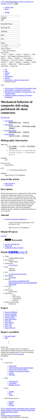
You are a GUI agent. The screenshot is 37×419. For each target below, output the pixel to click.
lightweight (8, 246)
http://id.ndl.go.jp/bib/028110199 (19, 281)
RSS (10, 393)
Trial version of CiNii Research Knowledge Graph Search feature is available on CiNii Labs (20, 89)
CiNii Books (9, 185)
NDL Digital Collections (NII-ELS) (18, 56)
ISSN (2, 35)
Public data (14, 66)
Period (3, 43)
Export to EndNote (11, 314)
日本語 (7, 12)
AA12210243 (13, 265)
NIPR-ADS (12, 64)
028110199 (12, 277)
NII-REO (12, 405)
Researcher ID (5, 27)
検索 (16, 3)
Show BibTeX (9, 322)
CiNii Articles (27, 58)
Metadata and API (14, 385)
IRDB (11, 54)
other (6, 338)
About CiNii (12, 366)
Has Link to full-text (9, 50)
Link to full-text (6, 49)
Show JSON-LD (10, 328)
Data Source (4, 52)
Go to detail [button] (26, 1)
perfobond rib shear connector (14, 248)
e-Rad (11, 62)
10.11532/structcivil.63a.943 (17, 274)
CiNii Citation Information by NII (11, 1)
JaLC (5, 54)
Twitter (11, 395)
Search (4, 18)
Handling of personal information (19, 371)
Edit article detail (10, 336)
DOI (2, 39)
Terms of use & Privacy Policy (18, 369)
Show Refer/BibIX (11, 319)
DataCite (26, 54)
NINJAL (17, 58)
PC (2, 359)
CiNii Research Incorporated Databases (21, 368)
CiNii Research (13, 381)
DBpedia (29, 60)
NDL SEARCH (10, 183)
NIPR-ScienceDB (24, 64)
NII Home (12, 375)
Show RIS (8, 321)
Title (2, 20)
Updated (11, 391)
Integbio (18, 62)
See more (4, 236)
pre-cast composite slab (12, 244)
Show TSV (8, 324)
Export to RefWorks (11, 312)
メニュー (10, 3)
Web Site (7, 117)
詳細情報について (18, 252)
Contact (11, 373)
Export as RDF (9, 317)
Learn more (20, 354)
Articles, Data (9, 7)
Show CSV (8, 326)
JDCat (10, 58)
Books (7, 9)
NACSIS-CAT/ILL (17, 60)
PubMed (26, 62)
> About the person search (21, 80)
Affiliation (4, 31)
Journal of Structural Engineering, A (16, 219)
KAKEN (11, 402)
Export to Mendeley (11, 315)
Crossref (18, 54)
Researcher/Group (6, 24)
